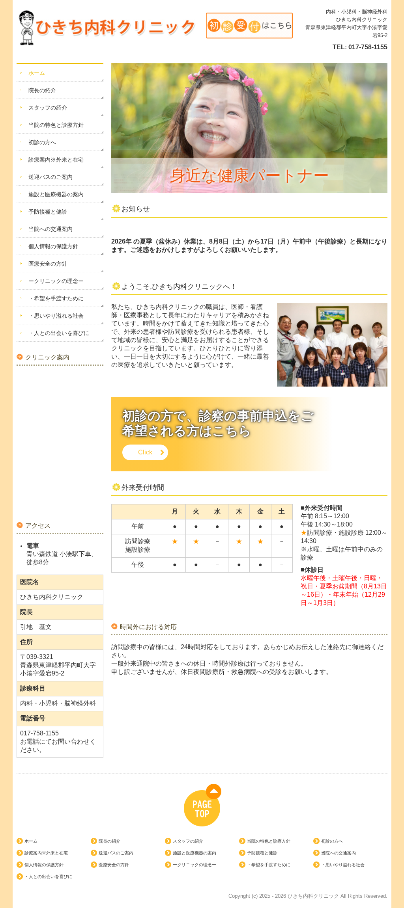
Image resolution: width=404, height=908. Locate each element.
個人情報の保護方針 (53, 246)
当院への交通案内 (50, 229)
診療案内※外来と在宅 (56, 159)
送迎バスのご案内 (50, 177)
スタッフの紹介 (47, 107)
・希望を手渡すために (56, 298)
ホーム (36, 73)
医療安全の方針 (47, 263)
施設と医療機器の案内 (56, 194)
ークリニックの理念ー (56, 281)
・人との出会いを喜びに (58, 333)
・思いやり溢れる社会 (56, 316)
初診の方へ (42, 142)
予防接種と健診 (47, 211)
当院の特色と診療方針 (56, 125)
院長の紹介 (42, 90)
